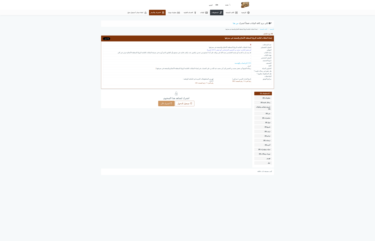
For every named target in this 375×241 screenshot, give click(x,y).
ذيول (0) (267, 122)
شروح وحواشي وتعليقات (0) (263, 108)
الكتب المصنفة (263, 29)
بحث (227, 5)
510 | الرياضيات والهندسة (243, 63)
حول (269, 163)
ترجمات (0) (266, 140)
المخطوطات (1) (264, 93)
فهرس (268, 158)
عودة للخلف (267, 34)
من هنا (235, 23)
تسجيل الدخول (183, 103)
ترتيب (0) (267, 131)
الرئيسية (272, 29)
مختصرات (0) (266, 118)
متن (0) (268, 113)
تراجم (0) (267, 136)
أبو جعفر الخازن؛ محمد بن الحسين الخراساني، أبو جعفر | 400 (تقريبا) (229, 50)
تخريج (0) (267, 127)
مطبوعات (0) (266, 98)
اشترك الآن (165, 103)
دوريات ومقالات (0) (264, 154)
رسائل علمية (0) (265, 102)
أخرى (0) (267, 145)
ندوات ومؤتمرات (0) (264, 149)
